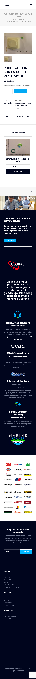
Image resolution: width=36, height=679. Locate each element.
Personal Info (9, 605)
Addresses (8, 603)
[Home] (18, 439)
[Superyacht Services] (18, 203)
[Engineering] (18, 474)
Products (21, 19)
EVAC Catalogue (10, 616)
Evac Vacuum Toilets (23, 103)
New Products (9, 629)
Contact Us (10, 240)
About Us (7, 577)
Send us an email (10, 651)
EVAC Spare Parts (10, 632)
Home (14, 19)
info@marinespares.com (13, 337)
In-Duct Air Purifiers (11, 634)
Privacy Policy (9, 585)
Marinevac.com (18, 384)
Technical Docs (9, 619)
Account (7, 598)
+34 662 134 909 (11, 649)
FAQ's (6, 582)
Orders (6, 600)
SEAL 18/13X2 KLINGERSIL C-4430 (18, 160)
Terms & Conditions (11, 587)
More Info (18, 171)
